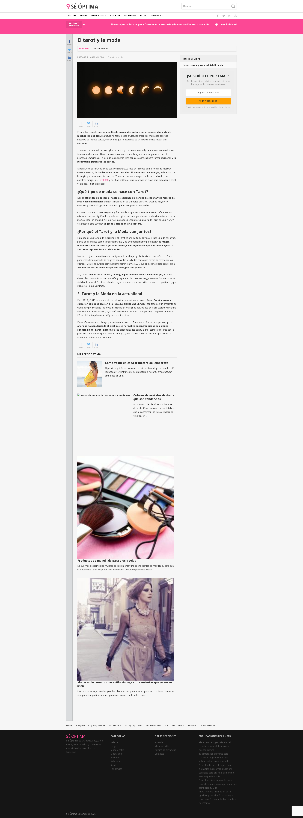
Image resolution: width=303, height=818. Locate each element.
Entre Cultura (169, 725)
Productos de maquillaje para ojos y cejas (106, 560)
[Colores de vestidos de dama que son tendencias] (103, 422)
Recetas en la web (207, 725)
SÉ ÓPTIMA (75, 736)
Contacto (159, 753)
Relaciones (130, 16)
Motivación (116, 753)
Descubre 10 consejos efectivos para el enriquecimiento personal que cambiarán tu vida (218, 784)
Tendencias (157, 16)
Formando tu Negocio (75, 725)
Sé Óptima (71, 813)
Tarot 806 (103, 179)
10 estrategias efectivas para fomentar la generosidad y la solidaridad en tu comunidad (213, 757)
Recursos (115, 16)
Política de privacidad (165, 749)
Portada (81, 57)
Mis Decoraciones (153, 725)
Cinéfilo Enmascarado (187, 725)
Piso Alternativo (115, 725)
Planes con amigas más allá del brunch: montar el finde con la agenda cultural (215, 746)
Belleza (72, 16)
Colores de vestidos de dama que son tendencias (153, 397)
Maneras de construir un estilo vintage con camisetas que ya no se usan (124, 684)
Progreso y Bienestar (97, 725)
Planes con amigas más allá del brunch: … (204, 65)
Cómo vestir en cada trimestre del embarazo (137, 363)
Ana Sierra (84, 48)
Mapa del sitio (162, 746)
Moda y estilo (98, 16)
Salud (143, 16)
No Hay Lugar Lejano (134, 725)
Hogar (83, 16)
